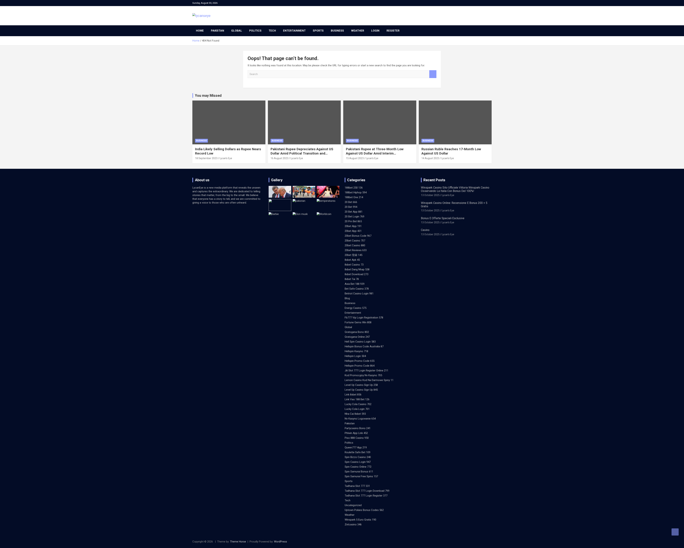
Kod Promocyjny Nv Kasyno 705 (363, 375)
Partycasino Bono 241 (357, 428)
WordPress (280, 541)
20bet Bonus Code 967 (358, 235)
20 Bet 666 (351, 202)
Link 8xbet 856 (353, 394)
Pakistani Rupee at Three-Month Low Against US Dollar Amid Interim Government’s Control (374, 153)
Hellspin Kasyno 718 (356, 351)
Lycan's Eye (226, 158)
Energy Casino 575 (355, 308)
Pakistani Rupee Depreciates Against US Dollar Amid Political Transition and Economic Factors (302, 153)
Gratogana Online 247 (357, 336)
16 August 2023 (279, 158)
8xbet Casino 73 (354, 264)
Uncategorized (353, 505)
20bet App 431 (353, 231)
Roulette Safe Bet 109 (357, 452)
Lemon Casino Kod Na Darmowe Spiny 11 (369, 380)
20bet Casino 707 (355, 240)
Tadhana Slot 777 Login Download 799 (367, 490)
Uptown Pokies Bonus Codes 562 (364, 510)
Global (236, 30)
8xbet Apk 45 (352, 259)
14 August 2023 (430, 158)
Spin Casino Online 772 (358, 466)
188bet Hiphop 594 (356, 192)
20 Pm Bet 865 (353, 221)
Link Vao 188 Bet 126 (357, 399)
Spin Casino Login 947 (358, 462)
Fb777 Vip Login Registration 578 (364, 317)
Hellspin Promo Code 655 (359, 360)
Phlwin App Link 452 (356, 433)
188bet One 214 (354, 197)
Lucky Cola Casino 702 (358, 404)
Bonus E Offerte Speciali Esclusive (442, 218)
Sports (318, 30)
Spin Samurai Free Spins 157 (361, 476)
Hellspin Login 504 (355, 356)
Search (432, 74)
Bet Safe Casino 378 (357, 288)
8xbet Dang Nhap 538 (357, 269)
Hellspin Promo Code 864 (359, 365)
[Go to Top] (675, 532)
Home (200, 30)
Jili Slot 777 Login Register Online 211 (366, 370)
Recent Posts (434, 180)
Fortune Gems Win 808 (358, 322)
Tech (272, 30)
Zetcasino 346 (353, 524)
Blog (347, 298)
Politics (255, 30)
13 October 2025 (430, 195)
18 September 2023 (206, 158)
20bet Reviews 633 (356, 250)
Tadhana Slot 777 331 (357, 486)
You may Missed (208, 95)
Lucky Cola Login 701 (357, 409)
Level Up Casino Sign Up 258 (361, 385)
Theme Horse (238, 541)
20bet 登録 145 (353, 255)
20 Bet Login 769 (354, 216)
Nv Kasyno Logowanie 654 (360, 418)
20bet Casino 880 (355, 245)
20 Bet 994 (351, 207)
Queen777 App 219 (356, 447)
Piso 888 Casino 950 (357, 437)
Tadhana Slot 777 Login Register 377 (366, 495)
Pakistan (217, 30)
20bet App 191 (353, 226)
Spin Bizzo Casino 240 (358, 457)
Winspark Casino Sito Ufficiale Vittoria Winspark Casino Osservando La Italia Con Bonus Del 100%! (455, 189)
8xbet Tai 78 (352, 279)
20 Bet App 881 (353, 211)
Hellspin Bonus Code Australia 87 (364, 346)
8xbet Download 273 (356, 274)
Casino (425, 230)
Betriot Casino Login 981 (359, 293)
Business (337, 30)
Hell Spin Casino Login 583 (360, 341)
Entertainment (294, 30)
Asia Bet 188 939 (354, 283)
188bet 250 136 (354, 187)
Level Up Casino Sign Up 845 (361, 389)
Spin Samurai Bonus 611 (359, 471)
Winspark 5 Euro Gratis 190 (360, 519)
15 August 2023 (355, 158)
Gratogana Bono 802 (357, 332)
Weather (357, 30)
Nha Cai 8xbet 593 (355, 413)
